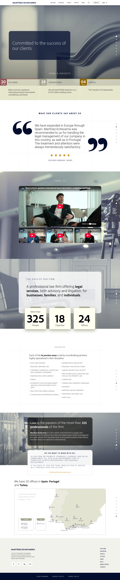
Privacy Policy (58, 576)
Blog (101, 562)
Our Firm (52, 2)
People (69, 2)
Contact (103, 567)
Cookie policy (73, 576)
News (83, 2)
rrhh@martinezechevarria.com (60, 472)
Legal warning (42, 576)
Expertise (61, 2)
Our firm (103, 549)
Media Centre (104, 564)
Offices (76, 2)
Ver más (60, 247)
